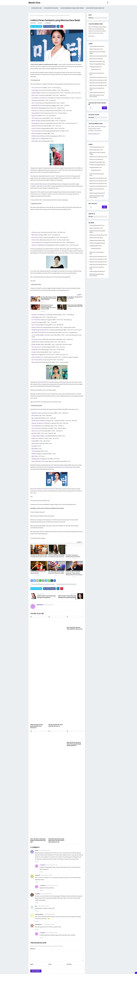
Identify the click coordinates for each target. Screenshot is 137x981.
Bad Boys (34, 453)
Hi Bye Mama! (56, 386)
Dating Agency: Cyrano (38, 123)
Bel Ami (34, 352)
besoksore (33, 23)
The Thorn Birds (36, 428)
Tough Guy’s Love (36, 138)
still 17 (53, 176)
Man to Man (35, 418)
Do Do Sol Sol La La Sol (38, 87)
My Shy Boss (35, 108)
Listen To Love (35, 110)
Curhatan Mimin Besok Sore (96, 46)
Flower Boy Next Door (37, 357)
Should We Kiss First (37, 105)
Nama (32, 964)
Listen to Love (70, 176)
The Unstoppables (36, 451)
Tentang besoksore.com (95, 66)
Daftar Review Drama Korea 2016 (98, 85)
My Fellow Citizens (37, 413)
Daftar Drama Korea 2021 (96, 49)
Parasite (69, 209)
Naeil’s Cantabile (36, 120)
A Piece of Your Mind (37, 240)
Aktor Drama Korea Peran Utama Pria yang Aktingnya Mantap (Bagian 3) (74, 744)
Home (31, 15)
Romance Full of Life (37, 327)
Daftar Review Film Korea (51, 8)
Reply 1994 (34, 354)
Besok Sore (34, 2)
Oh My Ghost (35, 342)
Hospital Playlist (36, 92)
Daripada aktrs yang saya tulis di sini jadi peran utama (61, 467)
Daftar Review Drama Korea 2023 (95, 8)
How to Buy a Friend (37, 237)
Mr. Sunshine (35, 415)
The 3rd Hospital (36, 425)
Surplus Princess (36, 349)
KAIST (33, 456)
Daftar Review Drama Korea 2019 (98, 77)
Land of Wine (35, 443)
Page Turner (35, 115)
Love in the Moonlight (37, 335)
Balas (37, 861)
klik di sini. (91, 36)
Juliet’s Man (35, 141)
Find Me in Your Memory (38, 314)
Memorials (34, 234)
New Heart (34, 433)
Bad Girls (34, 133)
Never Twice (35, 95)
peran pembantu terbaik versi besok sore (66, 584)
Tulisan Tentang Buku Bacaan (97, 64)
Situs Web (69, 964)
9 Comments (47, 23)
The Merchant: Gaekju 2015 (39, 420)
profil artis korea (39, 15)
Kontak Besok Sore (36, 8)
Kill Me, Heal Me (36, 344)
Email (50, 964)
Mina (33, 448)
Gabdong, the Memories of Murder (41, 423)
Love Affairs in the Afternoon (39, 98)
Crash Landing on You (37, 242)
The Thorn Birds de (49, 488)
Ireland (33, 441)
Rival (33, 446)
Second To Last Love (37, 339)
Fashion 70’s (35, 438)
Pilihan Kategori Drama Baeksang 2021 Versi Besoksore (36, 726)
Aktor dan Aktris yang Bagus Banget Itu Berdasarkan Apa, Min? (38, 840)
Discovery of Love (36, 347)
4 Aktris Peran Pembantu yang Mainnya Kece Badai (43, 584)
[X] (136, 973)
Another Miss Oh (36, 113)
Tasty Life (34, 125)
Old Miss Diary (35, 136)
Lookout (34, 322)
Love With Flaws (36, 319)
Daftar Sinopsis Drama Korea (97, 92)
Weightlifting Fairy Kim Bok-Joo (40, 330)
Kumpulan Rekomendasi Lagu (97, 61)
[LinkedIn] (58, 26)
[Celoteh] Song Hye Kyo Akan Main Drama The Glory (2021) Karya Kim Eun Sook (56, 840)
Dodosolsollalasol (52, 184)
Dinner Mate (35, 90)
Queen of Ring (35, 324)
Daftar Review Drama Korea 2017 (98, 82)
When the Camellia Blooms (39, 245)
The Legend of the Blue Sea (39, 332)
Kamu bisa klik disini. (94, 133)
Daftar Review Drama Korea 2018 (98, 80)
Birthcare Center (36, 232)
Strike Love (35, 430)
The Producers (35, 118)
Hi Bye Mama (35, 317)
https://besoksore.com (48, 604)
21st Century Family (37, 359)
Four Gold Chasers (36, 131)
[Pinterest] (61, 26)
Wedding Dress (36, 458)
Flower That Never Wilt (38, 461)
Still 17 (33, 103)
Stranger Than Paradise (38, 436)
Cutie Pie (34, 128)
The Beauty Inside (36, 100)
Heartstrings (35, 362)
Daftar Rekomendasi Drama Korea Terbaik (72, 8)
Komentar (33, 948)
